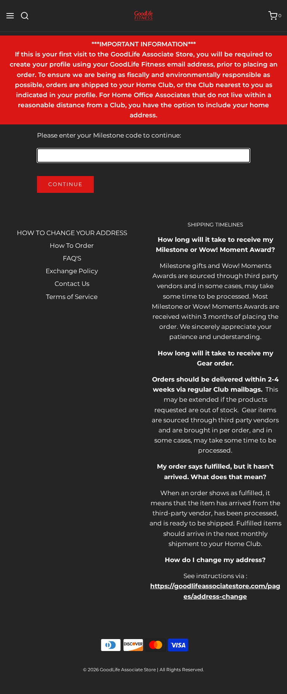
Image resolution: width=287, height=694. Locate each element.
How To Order (72, 245)
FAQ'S (72, 258)
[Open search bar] (27, 16)
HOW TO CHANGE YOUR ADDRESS (72, 233)
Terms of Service (72, 296)
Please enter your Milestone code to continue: (109, 135)
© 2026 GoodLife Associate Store (119, 669)
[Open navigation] (10, 16)
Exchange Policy (72, 271)
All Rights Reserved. (182, 669)
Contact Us (72, 283)
